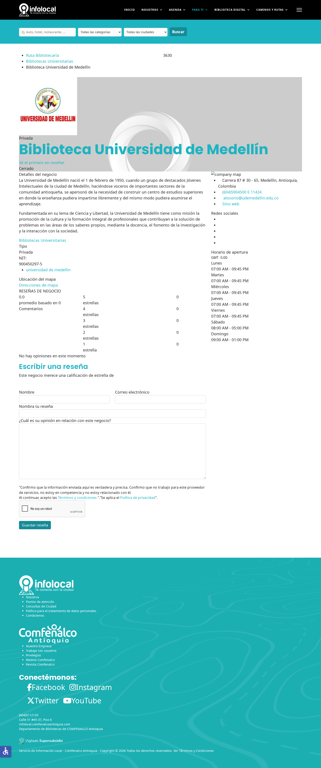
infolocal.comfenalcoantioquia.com (44, 724)
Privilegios (33, 655)
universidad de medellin (48, 269)
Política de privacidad (137, 497)
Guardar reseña (35, 525)
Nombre (26, 392)
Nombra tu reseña (36, 406)
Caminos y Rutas (270, 10)
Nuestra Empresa (39, 646)
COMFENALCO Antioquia (85, 729)
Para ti (198, 10)
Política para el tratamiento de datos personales (61, 611)
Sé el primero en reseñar (41, 162)
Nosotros (150, 10)
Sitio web (230, 203)
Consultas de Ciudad (41, 606)
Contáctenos (35, 615)
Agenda (175, 10)
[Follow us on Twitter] (218, 225)
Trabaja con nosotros (41, 651)
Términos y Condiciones (196, 751)
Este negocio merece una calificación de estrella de (66, 375)
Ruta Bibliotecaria (42, 55)
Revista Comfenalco (40, 664)
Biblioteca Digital (230, 10)
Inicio (129, 10)
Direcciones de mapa (38, 285)
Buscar (178, 31)
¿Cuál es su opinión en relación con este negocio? (65, 420)
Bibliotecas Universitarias (49, 61)
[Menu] (299, 10)
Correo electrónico (132, 392)
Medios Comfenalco (40, 660)
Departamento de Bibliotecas (40, 729)
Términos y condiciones (77, 497)
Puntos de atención (40, 602)
